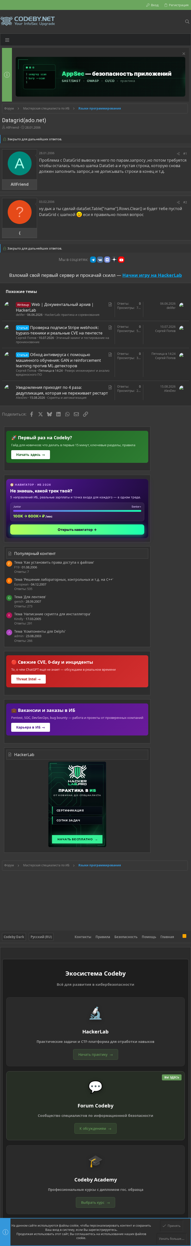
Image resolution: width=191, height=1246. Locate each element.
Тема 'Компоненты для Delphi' (40, 631)
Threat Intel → (28, 679)
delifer (20, 315)
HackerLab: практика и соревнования (72, 315)
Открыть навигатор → (77, 529)
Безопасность (126, 937)
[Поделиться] (178, 153)
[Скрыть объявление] (183, 54)
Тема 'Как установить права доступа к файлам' (54, 562)
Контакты (83, 937)
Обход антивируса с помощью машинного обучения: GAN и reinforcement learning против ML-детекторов (58, 360)
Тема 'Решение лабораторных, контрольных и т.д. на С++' (63, 579)
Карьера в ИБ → (30, 727)
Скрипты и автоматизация (67, 398)
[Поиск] (187, 21)
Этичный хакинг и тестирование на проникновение (62, 340)
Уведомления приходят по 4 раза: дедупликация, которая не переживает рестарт (62, 390)
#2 (185, 202)
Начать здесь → (30, 454)
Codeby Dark (14, 937)
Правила (103, 937)
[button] (7, 39)
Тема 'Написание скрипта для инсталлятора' (52, 614)
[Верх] (178, 936)
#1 (185, 153)
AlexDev (21, 398)
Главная (167, 937)
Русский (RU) (41, 937)
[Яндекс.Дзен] (114, 259)
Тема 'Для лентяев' (30, 596)
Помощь (149, 937)
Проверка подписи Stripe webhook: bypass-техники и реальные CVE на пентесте (59, 330)
